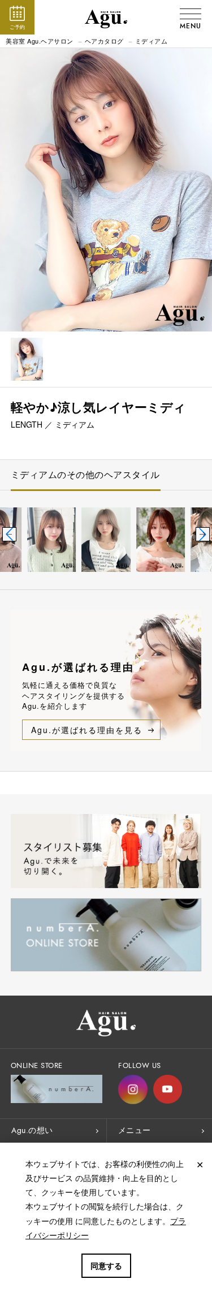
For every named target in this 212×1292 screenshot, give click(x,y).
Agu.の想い (32, 1130)
